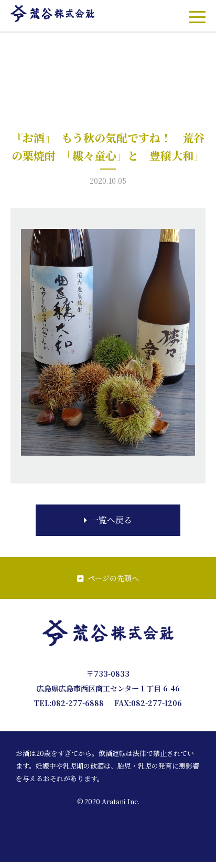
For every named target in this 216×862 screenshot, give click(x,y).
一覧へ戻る (111, 520)
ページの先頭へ (113, 578)
